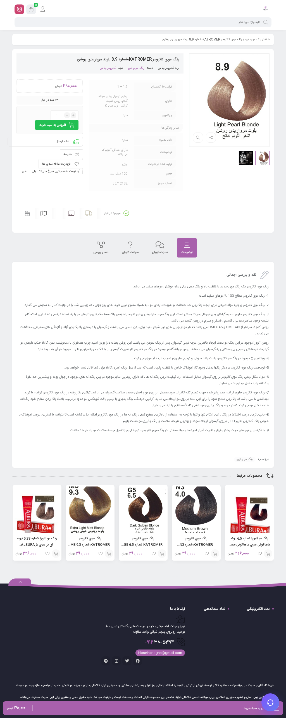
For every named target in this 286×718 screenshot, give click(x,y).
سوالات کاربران (130, 252)
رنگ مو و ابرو (253, 39)
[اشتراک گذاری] (211, 138)
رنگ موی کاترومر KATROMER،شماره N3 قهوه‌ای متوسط (196, 545)
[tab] (187, 248)
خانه (267, 39)
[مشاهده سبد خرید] (31, 10)
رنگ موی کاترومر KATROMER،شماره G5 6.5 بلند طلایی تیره (143, 545)
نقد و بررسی (100, 252)
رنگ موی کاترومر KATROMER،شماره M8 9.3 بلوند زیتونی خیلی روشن (90, 545)
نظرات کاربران (160, 252)
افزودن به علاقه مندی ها (57, 164)
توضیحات (187, 252)
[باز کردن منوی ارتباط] (270, 702)
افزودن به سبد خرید (52, 125)
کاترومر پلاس (166, 68)
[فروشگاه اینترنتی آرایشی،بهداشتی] (265, 9)
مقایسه (67, 154)
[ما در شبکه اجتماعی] (19, 9)
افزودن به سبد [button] (268, 553)
